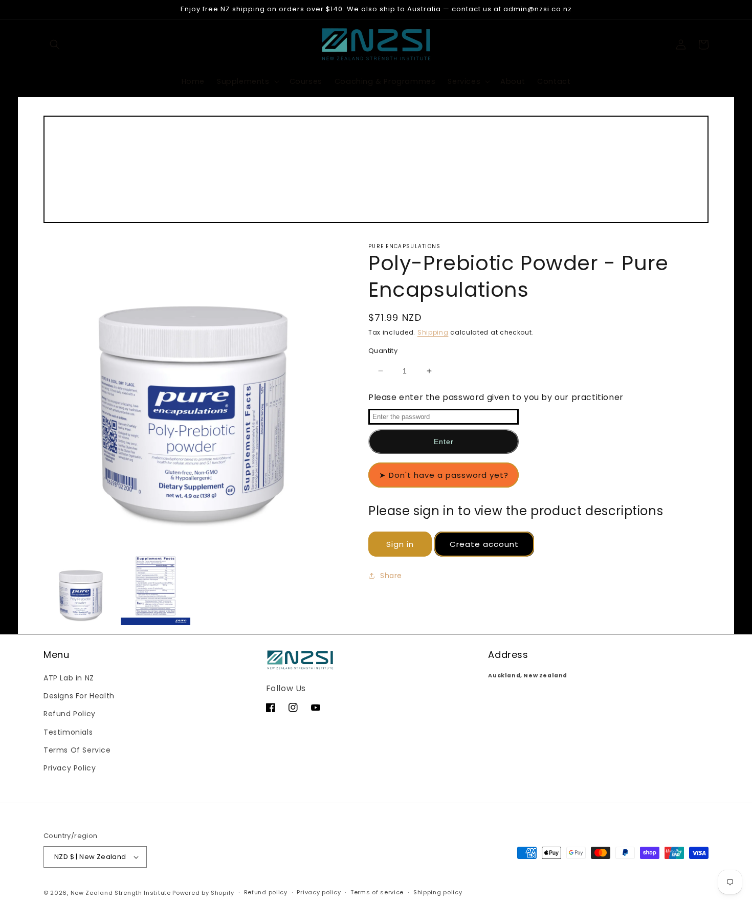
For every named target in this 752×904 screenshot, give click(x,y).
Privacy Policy (69, 768)
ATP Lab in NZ (68, 678)
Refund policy (265, 892)
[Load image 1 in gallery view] (81, 590)
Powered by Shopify (203, 893)
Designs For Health (79, 696)
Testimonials (68, 732)
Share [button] (391, 575)
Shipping (433, 332)
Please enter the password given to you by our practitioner (496, 397)
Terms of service (377, 892)
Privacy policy (319, 892)
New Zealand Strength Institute (121, 893)
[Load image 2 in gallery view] (155, 590)
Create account (484, 544)
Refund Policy (69, 714)
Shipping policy (437, 892)
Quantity (382, 351)
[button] (54, 44)
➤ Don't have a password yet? (443, 475)
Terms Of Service (77, 750)
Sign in (400, 544)
